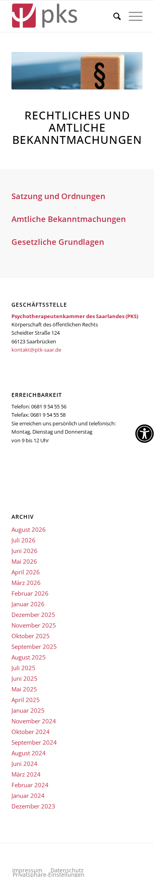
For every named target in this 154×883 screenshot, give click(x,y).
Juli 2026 (23, 540)
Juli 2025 (23, 668)
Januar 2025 (28, 710)
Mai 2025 (24, 689)
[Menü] (132, 16)
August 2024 (28, 753)
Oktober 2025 (30, 636)
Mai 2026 (24, 561)
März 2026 (26, 583)
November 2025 (33, 625)
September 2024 (34, 742)
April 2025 (25, 700)
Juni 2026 (24, 551)
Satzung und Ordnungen (58, 196)
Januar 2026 (28, 604)
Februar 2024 (30, 785)
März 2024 (26, 774)
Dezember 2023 (33, 806)
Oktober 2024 (30, 732)
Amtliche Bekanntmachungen (68, 219)
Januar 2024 (28, 795)
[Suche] (113, 16)
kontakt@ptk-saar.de (36, 349)
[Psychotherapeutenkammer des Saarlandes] (63, 16)
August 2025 (28, 657)
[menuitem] (113, 16)
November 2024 (33, 721)
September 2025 (34, 646)
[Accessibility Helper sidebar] (144, 433)
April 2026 (25, 572)
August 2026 (28, 529)
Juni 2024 (24, 764)
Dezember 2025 (33, 614)
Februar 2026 (30, 593)
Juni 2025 (24, 678)
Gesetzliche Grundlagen (57, 242)
